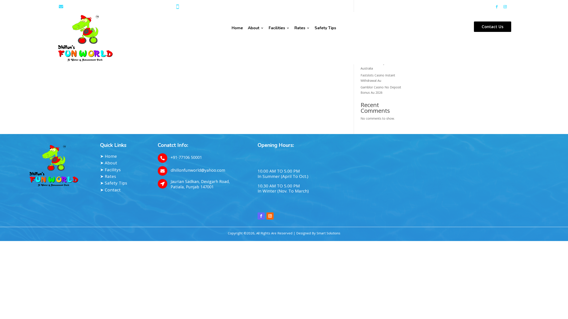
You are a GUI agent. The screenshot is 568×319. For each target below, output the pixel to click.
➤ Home (108, 156)
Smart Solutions (328, 233)
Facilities (277, 28)
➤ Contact (110, 190)
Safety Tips (325, 28)
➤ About (108, 163)
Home (237, 28)
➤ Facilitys (110, 170)
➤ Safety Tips (113, 183)
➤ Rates (108, 176)
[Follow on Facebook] (496, 7)
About (253, 28)
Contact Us (492, 26)
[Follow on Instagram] (505, 7)
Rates (299, 28)
